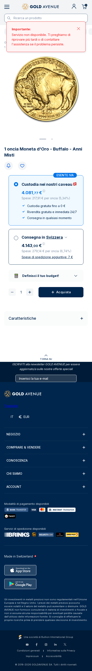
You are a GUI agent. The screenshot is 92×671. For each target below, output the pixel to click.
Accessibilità (53, 656)
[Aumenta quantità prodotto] (29, 292)
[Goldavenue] (40, 6)
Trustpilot (11, 406)
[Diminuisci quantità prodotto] (12, 292)
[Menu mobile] (6, 6)
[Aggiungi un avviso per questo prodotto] (8, 165)
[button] (33, 193)
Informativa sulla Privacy (61, 650)
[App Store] (20, 570)
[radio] (46, 200)
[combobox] (57, 237)
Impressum (32, 656)
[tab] (43, 139)
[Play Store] (20, 584)
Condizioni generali (28, 650)
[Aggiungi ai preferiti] (22, 165)
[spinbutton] (21, 292)
